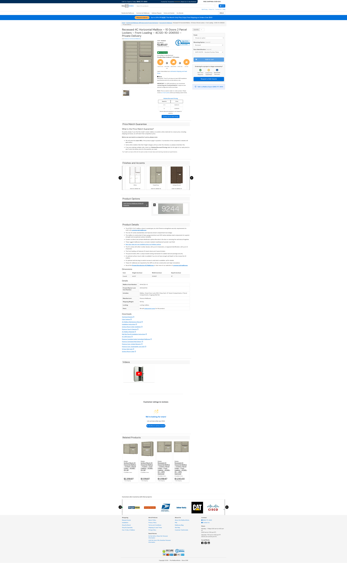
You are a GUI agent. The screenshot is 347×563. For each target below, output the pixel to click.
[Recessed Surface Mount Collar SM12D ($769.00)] (209, 45)
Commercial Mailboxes (142, 13)
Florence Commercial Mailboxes (133, 38)
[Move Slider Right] (191, 178)
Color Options (126, 319)
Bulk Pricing (204, 9)
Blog (224, 9)
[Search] (215, 5)
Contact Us (218, 9)
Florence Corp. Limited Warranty (131, 344)
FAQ (176, 522)
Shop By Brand (126, 525)
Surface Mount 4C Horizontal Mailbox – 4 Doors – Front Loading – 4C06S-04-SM (147, 466)
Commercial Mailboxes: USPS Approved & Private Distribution (142, 23)
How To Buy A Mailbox (128, 530)
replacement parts (149, 308)
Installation (125, 522)
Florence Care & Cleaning (129, 329)
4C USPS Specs (126, 336)
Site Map (177, 527)
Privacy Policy (152, 522)
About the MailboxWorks (182, 520)
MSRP (164, 17)
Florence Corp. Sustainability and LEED (133, 346)
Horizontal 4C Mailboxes (165, 23)
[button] (222, 6)
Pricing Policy (152, 530)
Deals (222, 13)
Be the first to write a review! (156, 426)
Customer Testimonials (181, 530)
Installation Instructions (128, 324)
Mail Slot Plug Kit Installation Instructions (133, 334)
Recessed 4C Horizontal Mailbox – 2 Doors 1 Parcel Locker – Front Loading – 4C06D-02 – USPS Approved (164, 468)
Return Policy (152, 520)
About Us (211, 9)
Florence (126, 461)
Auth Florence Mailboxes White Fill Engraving (133, 204)
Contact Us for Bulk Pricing (170, 116)
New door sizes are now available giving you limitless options (143, 244)
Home (123, 23)
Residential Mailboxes (128, 13)
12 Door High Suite (127, 349)
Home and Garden (169, 13)
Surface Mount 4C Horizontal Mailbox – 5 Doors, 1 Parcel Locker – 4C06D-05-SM (130, 466)
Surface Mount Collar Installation (131, 327)
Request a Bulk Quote (209, 79)
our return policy (165, 92)
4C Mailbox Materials (128, 332)
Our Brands (180, 13)
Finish (195, 35)
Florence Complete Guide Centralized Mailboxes (136, 339)
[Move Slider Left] (120, 178)
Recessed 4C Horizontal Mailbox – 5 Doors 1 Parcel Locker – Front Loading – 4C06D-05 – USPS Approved (181, 468)
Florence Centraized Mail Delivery (131, 341)
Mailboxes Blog (179, 525)
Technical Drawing (127, 317)
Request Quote (126, 520)
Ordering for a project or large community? (209, 66)
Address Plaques (156, 13)
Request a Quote (142, 17)
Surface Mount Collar (128, 351)
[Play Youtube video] (139, 374)
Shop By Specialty (127, 527)
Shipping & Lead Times (155, 527)
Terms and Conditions (154, 525)
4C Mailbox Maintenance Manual (131, 322)
